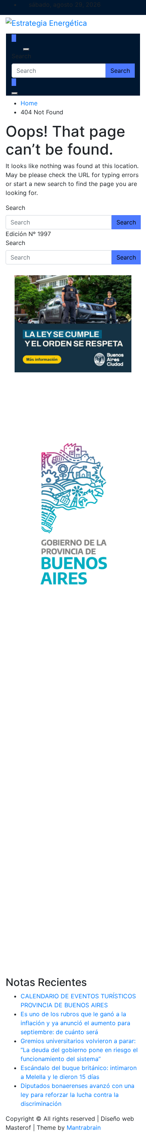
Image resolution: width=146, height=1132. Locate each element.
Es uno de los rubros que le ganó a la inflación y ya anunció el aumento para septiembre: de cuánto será (75, 1023)
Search (21, 56)
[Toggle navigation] (16, 49)
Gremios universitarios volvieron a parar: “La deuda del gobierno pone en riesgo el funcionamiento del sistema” (79, 1050)
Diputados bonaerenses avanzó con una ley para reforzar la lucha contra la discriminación (77, 1094)
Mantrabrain (84, 1127)
